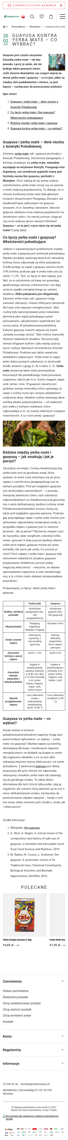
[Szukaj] (32, 16)
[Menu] (62, 16)
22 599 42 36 (10, 1084)
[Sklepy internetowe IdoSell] (34, 1118)
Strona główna (18, 27)
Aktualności (35, 27)
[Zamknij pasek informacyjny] (61, 5)
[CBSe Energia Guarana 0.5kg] (24, 915)
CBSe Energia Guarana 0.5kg (17, 939)
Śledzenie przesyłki (15, 997)
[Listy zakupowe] (41, 16)
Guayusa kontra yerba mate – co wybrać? (36, 128)
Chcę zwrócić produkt (17, 1009)
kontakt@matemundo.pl (35, 1084)
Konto (7, 1036)
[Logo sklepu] (14, 16)
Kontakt (8, 1021)
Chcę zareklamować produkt (22, 1003)
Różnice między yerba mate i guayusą (33, 123)
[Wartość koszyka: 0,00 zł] (51, 16)
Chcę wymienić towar (17, 1015)
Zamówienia (12, 981)
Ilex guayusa (32, 827)
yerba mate (22, 153)
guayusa (41, 766)
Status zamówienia (16, 991)
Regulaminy (12, 1050)
